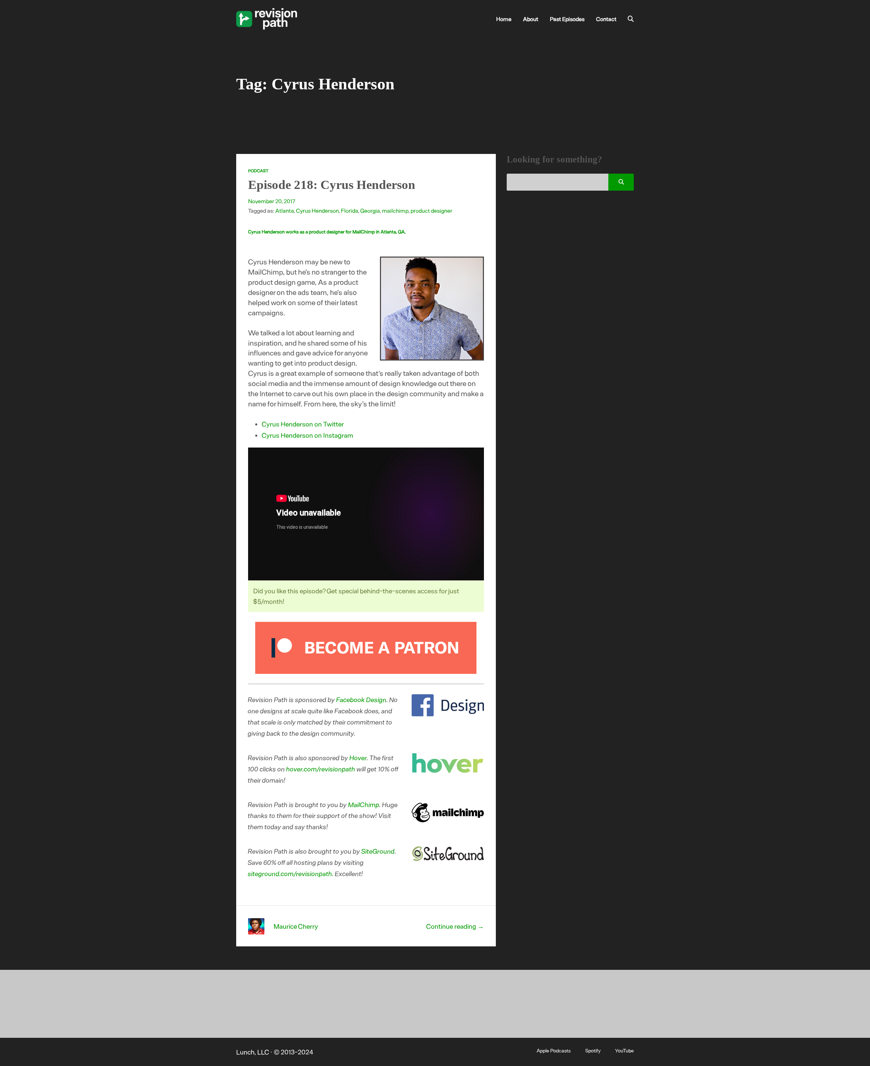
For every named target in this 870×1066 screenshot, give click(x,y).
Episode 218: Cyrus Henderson (331, 185)
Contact (606, 18)
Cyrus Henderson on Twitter (303, 424)
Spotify (593, 1050)
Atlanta (284, 210)
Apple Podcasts (554, 1050)
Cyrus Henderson (317, 210)
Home (503, 18)
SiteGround (378, 851)
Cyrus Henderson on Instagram (307, 435)
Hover (358, 758)
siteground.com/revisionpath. (291, 873)
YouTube (624, 1050)
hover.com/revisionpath (320, 769)
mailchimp (395, 210)
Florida (349, 210)
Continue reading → (455, 926)
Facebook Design (361, 699)
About (530, 18)
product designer (431, 210)
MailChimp (364, 804)
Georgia (370, 210)
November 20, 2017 (271, 200)
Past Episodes (567, 18)
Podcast (258, 170)
